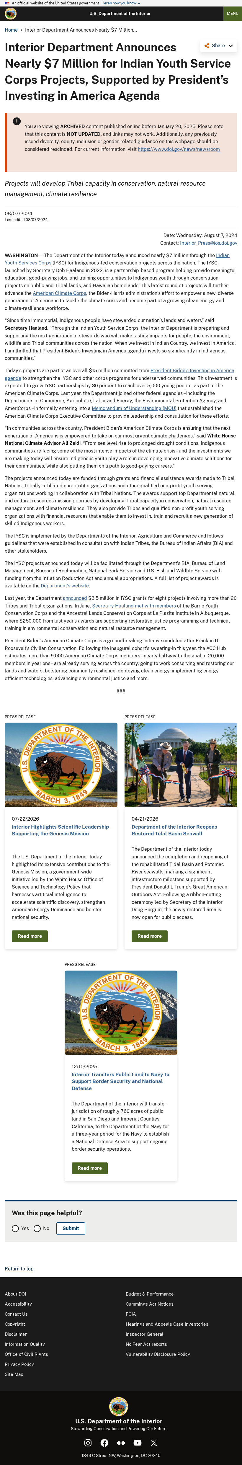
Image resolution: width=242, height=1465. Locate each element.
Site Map (14, 1374)
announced (75, 598)
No (46, 1228)
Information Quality (25, 1344)
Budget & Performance (150, 1293)
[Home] (11, 13)
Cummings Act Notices (150, 1303)
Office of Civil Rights (26, 1354)
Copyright (15, 1324)
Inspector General (144, 1334)
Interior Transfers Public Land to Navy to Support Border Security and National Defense (120, 1081)
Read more (30, 936)
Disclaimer (16, 1334)
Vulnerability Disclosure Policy (158, 1354)
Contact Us (16, 1314)
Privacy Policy (19, 1364)
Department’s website (65, 586)
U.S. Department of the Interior (120, 13)
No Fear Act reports (146, 1344)
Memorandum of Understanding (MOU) (134, 408)
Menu (232, 13)
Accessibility (18, 1303)
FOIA (131, 1314)
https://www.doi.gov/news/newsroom (179, 149)
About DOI (15, 1293)
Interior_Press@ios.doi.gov (208, 243)
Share (218, 45)
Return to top (19, 1269)
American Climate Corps (59, 293)
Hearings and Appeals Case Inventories (167, 1324)
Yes (25, 1228)
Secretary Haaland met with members (134, 606)
